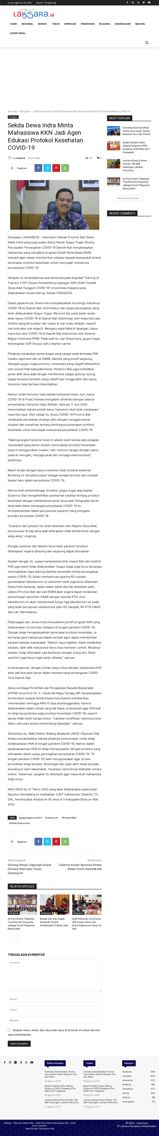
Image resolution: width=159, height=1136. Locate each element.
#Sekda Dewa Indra (19, 823)
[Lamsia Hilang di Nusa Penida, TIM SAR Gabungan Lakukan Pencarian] (113, 163)
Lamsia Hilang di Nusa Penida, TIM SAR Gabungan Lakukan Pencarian (62, 1101)
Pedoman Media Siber (23, 1123)
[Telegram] (15, 1062)
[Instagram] (133, 3)
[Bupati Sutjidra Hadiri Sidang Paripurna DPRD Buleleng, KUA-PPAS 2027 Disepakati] (113, 145)
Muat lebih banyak (128, 198)
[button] (146, 42)
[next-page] (16, 938)
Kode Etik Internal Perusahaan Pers (52, 1123)
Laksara (20, 158)
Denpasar (25, 111)
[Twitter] (138, 3)
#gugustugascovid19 (30, 817)
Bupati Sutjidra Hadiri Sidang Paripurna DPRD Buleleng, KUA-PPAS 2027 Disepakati (60, 1088)
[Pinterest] (56, 168)
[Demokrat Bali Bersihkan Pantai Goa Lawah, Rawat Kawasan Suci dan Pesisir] (113, 131)
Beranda (12, 111)
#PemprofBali (69, 817)
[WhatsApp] (65, 168)
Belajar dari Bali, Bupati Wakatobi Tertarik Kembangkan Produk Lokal (54, 922)
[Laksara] (10, 158)
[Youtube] (149, 3)
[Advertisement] (79, 76)
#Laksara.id (51, 817)
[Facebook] (127, 3)
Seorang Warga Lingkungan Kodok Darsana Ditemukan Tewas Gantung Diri (29, 869)
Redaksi (7, 1123)
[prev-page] (10, 938)
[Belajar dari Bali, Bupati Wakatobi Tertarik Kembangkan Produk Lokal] (54, 904)
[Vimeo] (143, 3)
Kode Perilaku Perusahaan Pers (39, 1128)
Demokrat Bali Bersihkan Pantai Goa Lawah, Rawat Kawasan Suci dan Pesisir (136, 131)
